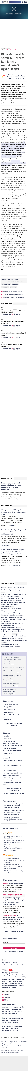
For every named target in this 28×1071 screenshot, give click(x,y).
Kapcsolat (13, 1044)
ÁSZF (6, 1042)
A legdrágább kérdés (16, 883)
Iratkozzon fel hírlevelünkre (10, 1052)
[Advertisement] (14, 415)
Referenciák (23, 1042)
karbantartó (8, 753)
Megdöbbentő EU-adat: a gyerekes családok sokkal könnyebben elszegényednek (12, 632)
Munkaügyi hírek (13, 279)
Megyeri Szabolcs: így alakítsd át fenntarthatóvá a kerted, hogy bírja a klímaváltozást (14, 848)
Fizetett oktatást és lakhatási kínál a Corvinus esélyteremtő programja (13, 590)
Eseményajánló (6, 304)
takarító (6, 736)
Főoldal (4, 279)
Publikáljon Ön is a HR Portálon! (13, 297)
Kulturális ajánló (10, 1004)
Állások (8, 733)
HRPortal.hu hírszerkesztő (12, 49)
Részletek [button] (7, 314)
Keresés (5, 942)
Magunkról (5, 1044)
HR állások (9, 701)
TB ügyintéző (11, 707)
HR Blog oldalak (11, 880)
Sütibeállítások (5, 1048)
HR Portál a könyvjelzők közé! (12, 295)
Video (6, 960)
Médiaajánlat (22, 1046)
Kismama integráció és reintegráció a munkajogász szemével (13, 819)
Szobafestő (7, 739)
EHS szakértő (11, 770)
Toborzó (9, 709)
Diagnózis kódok (11, 939)
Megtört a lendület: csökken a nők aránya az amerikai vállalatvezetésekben (12, 625)
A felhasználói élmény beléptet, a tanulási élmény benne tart (13, 917)
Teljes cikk (12, 526)
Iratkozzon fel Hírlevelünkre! (12, 292)
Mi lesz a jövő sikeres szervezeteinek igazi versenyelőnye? (9, 692)
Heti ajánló (9, 654)
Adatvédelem (22, 1044)
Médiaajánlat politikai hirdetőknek (12, 1050)
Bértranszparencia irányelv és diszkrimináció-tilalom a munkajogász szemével (14, 805)
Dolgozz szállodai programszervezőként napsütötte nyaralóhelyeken (12, 744)
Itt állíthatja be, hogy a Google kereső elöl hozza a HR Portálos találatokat (16, 77)
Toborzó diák (11, 720)
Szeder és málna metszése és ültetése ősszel (13, 837)
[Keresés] (22, 2)
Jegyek (18, 314)
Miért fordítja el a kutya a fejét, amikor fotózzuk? (13, 872)
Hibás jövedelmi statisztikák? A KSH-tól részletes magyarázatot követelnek (13, 604)
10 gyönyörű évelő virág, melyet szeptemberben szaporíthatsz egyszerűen (14, 842)
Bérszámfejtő (11, 704)
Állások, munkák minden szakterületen (14, 789)
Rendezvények (10, 801)
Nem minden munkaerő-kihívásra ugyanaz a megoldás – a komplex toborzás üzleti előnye (13, 670)
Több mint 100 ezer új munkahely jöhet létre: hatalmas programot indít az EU (14, 619)
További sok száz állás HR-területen (14, 724)
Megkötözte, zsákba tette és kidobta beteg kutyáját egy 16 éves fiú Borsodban (13, 866)
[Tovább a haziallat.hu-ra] (14, 855)
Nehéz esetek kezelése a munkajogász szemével (12, 814)
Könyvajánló (8, 970)
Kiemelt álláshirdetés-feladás (14, 793)
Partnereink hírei (12, 828)
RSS (2, 1042)
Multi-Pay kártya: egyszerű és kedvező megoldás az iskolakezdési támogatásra (14, 678)
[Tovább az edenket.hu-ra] (14, 832)
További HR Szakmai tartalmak (13, 931)
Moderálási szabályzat (9, 1046)
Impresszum (14, 1042)
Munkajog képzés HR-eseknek (14, 810)
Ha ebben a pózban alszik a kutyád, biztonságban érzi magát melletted (14, 860)
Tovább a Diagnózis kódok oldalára (13, 952)
